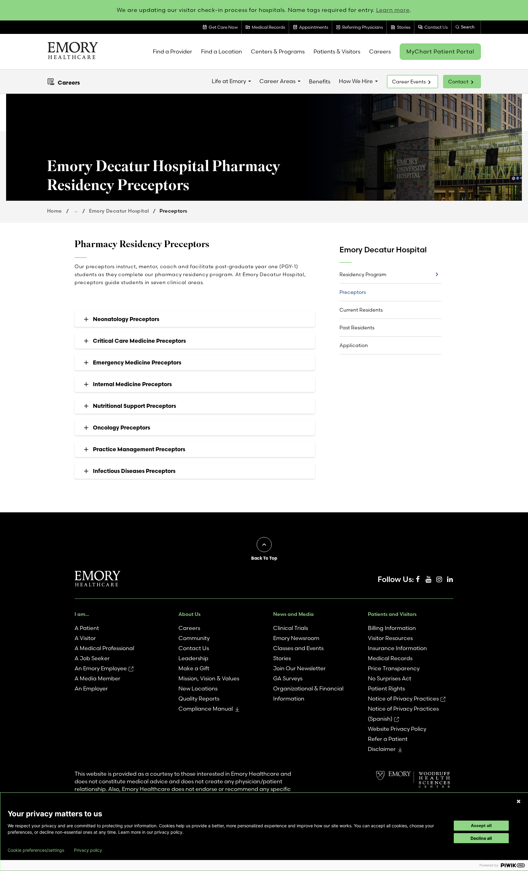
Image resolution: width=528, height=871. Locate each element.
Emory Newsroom (296, 638)
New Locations (198, 688)
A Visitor (85, 638)
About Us (189, 614)
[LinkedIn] (449, 579)
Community (194, 638)
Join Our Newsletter (299, 668)
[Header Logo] (72, 52)
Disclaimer (382, 748)
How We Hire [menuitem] (356, 81)
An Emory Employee (101, 668)
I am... (82, 614)
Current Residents (361, 310)
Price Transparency (394, 668)
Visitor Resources (390, 638)
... (76, 210)
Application (353, 345)
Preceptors (352, 292)
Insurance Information (397, 648)
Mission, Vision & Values (208, 678)
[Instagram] (439, 579)
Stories (282, 658)
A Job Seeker (92, 658)
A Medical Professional (104, 648)
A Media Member (97, 678)
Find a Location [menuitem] (221, 51)
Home (54, 211)
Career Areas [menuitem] (277, 81)
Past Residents (356, 327)
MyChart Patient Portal (440, 51)
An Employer (91, 688)
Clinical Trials (290, 627)
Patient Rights (386, 688)
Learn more (393, 9)
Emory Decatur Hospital (119, 211)
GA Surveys (287, 678)
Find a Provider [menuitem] (172, 51)
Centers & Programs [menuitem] (278, 51)
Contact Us (193, 648)
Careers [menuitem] (380, 51)
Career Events (409, 82)
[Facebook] (417, 579)
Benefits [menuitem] (319, 81)
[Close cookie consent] (518, 801)
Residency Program (362, 274)
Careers (69, 82)
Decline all (481, 838)
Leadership (193, 658)
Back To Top (264, 558)
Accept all (481, 825)
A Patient (87, 627)
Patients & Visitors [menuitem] (337, 51)
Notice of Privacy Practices (403, 698)
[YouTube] (428, 579)
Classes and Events (298, 648)
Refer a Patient (388, 738)
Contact (458, 82)
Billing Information (392, 627)
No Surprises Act (389, 678)
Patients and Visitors (392, 614)
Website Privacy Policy (397, 728)
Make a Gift (193, 668)
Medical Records (390, 658)
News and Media (293, 614)
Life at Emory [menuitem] (229, 81)
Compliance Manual (205, 708)
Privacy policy (88, 850)
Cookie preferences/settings (36, 850)
